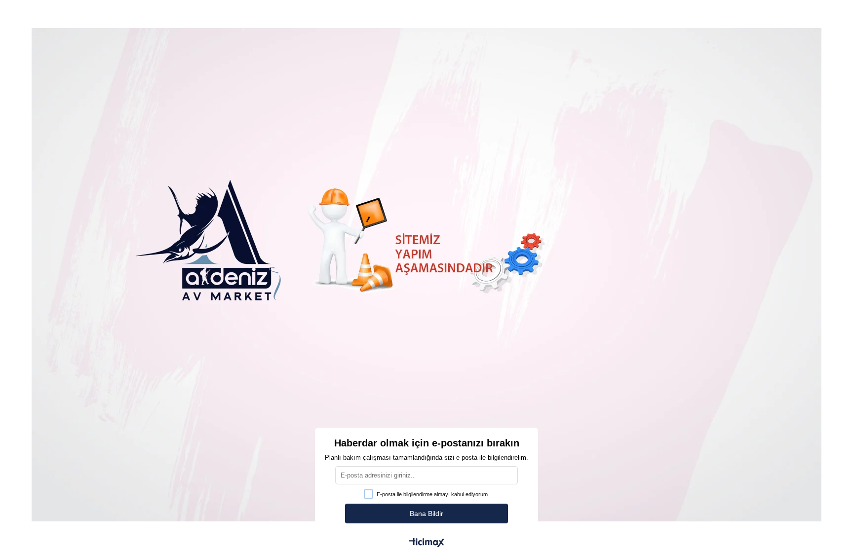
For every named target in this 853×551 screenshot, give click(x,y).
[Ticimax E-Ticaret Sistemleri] (426, 543)
